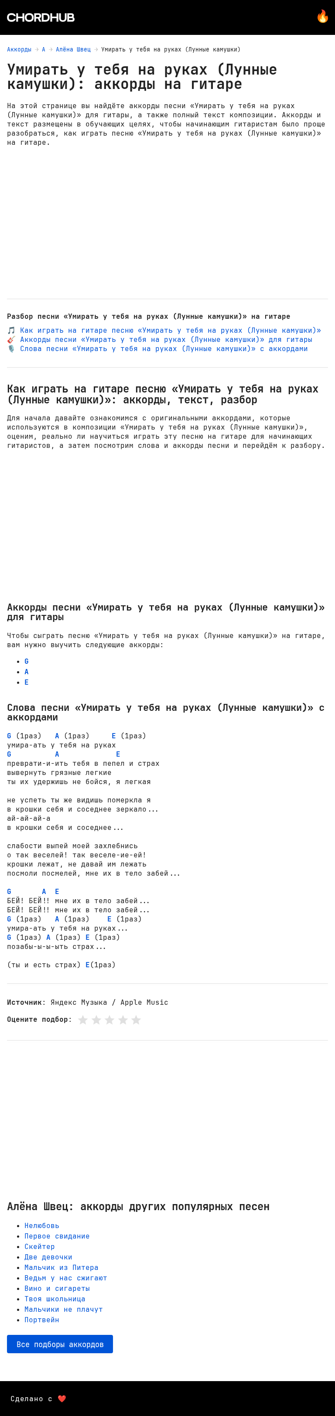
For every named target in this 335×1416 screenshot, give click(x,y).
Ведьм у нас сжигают (65, 1278)
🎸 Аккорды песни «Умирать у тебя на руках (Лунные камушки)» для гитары (159, 339)
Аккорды (19, 49)
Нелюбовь (41, 1225)
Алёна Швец (73, 49)
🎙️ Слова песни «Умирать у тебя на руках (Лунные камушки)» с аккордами (157, 348)
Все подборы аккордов (60, 1344)
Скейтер (39, 1246)
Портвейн (41, 1319)
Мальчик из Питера (61, 1267)
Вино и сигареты (57, 1288)
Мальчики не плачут (63, 1309)
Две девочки (48, 1257)
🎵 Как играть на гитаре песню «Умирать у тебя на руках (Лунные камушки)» (164, 330)
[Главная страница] (41, 17)
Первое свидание (57, 1236)
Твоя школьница (54, 1298)
